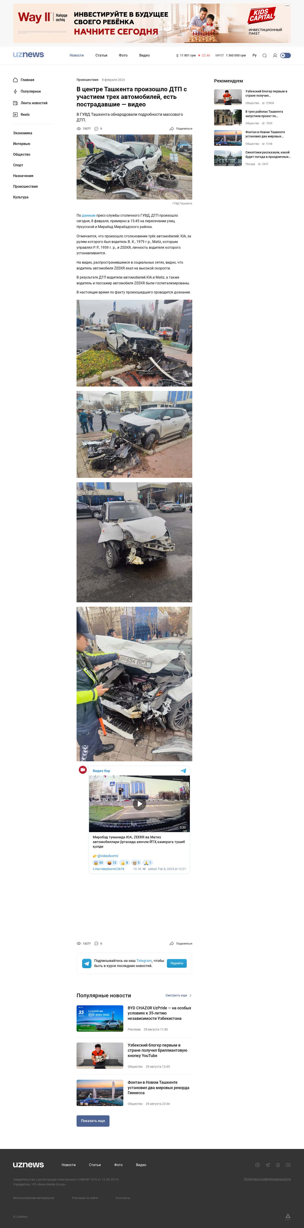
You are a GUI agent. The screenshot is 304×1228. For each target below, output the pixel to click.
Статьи (101, 55)
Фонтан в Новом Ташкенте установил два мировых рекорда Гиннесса (158, 1087)
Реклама (134, 1029)
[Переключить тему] (285, 55)
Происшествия (25, 186)
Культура (20, 197)
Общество (21, 154)
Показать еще (93, 1121)
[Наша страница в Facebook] (278, 1165)
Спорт (18, 165)
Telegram (144, 961)
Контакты (123, 1198)
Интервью (21, 144)
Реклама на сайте (85, 1198)
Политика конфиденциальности (267, 1179)
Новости (77, 55)
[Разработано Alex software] (288, 1217)
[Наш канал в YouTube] (288, 1165)
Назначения (23, 176)
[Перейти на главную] (28, 55)
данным (88, 215)
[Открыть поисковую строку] (266, 55)
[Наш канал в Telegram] (267, 1165)
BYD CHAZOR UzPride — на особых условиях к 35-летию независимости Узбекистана (159, 1013)
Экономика (22, 133)
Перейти (176, 963)
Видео (144, 55)
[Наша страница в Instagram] (257, 1165)
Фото (123, 55)
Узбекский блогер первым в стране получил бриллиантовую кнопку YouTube (157, 1050)
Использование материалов (33, 1198)
